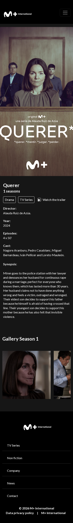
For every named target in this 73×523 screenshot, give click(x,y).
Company (13, 470)
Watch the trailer (52, 199)
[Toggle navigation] (65, 12)
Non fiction (14, 458)
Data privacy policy (20, 513)
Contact (12, 496)
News (11, 483)
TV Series (13, 445)
